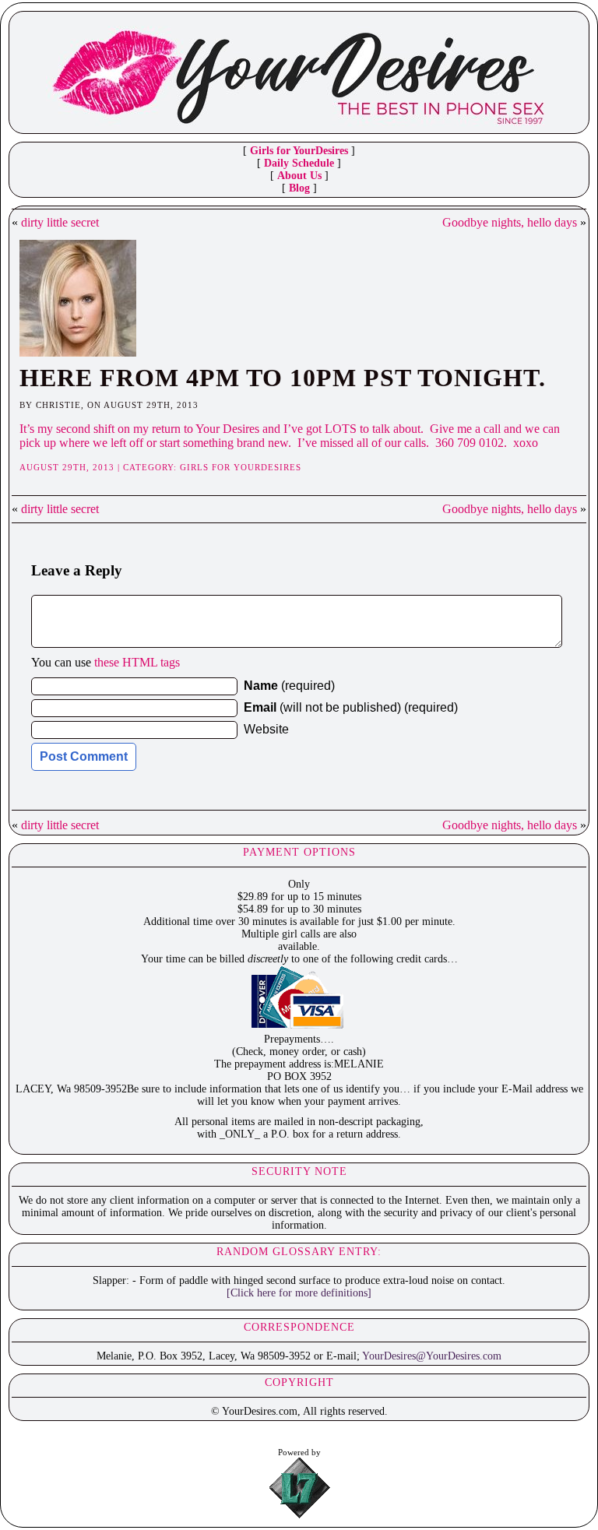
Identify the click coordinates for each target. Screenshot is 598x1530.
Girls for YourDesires (299, 151)
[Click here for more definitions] (299, 1293)
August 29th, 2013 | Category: (99, 467)
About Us (299, 175)
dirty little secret (60, 222)
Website (266, 729)
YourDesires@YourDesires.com (431, 1356)
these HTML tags (137, 662)
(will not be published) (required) (351, 707)
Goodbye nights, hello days (509, 222)
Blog (299, 188)
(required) (289, 685)
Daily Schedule (299, 163)
